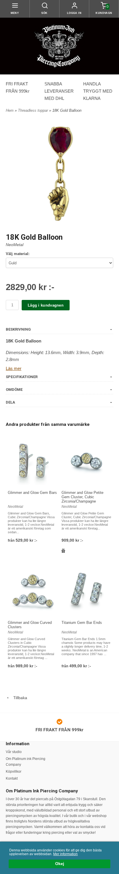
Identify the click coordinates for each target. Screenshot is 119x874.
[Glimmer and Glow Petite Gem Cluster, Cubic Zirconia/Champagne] (86, 461)
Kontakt (12, 778)
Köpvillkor (13, 771)
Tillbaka (18, 697)
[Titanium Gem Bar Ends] (86, 591)
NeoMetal (14, 244)
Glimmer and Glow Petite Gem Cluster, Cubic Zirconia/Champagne (82, 496)
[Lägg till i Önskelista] (63, 550)
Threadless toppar (33, 110)
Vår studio (14, 752)
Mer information (65, 854)
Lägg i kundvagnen (46, 305)
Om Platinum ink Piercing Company (25, 761)
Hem (10, 110)
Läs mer (13, 368)
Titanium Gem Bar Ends (82, 622)
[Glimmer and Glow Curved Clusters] (32, 591)
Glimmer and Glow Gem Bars (32, 492)
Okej (59, 864)
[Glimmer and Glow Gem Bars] (32, 461)
